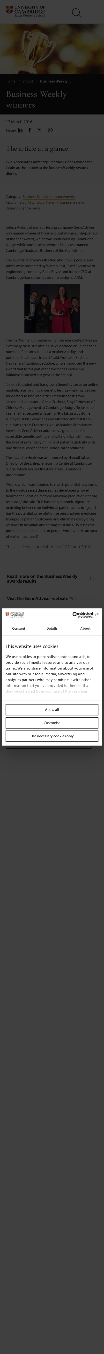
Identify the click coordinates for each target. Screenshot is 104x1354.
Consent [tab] (18, 628)
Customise (52, 722)
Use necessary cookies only (52, 736)
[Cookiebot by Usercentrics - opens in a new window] (77, 615)
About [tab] (85, 628)
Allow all (52, 709)
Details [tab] (52, 628)
